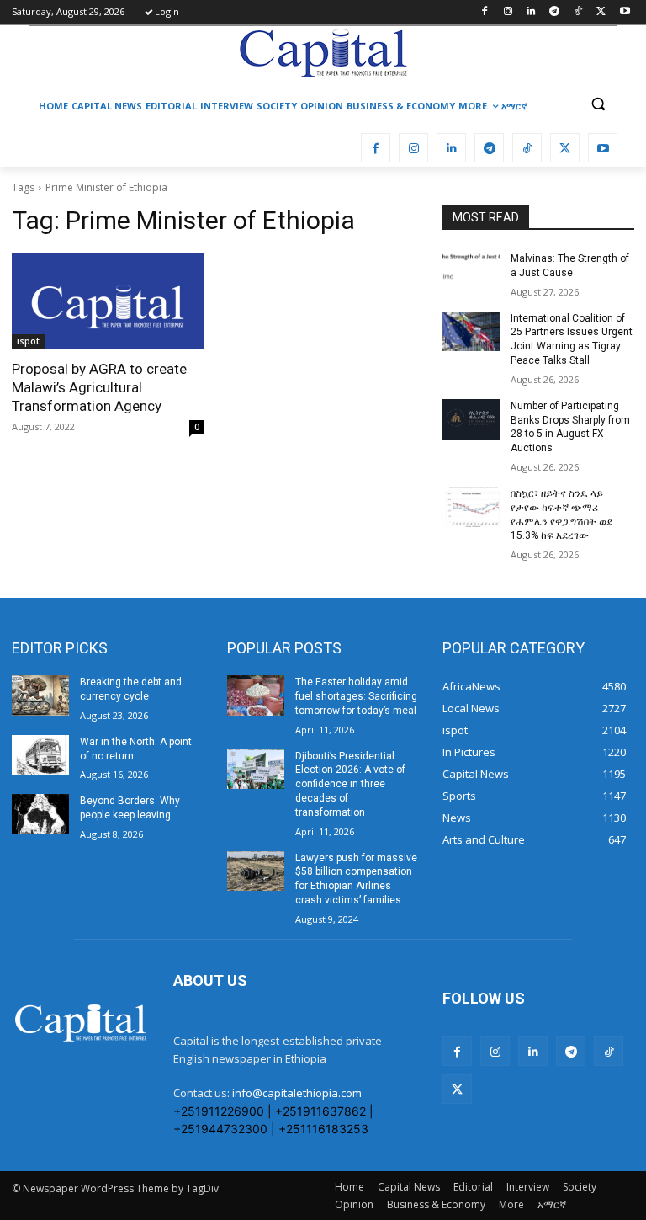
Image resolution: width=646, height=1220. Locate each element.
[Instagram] (507, 12)
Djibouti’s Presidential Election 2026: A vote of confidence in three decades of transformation (350, 784)
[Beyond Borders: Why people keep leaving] (40, 814)
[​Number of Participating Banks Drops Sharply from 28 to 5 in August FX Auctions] (471, 419)
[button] (597, 104)
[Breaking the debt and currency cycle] (40, 695)
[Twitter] (601, 12)
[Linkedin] (531, 12)
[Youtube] (624, 12)
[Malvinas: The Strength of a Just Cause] (471, 272)
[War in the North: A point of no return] (40, 755)
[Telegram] (554, 12)
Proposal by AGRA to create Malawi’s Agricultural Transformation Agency (99, 387)
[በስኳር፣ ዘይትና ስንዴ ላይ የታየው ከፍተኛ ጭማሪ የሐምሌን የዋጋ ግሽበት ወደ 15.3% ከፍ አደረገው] (471, 507)
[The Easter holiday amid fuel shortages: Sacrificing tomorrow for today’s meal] (255, 695)
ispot (28, 341)
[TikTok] (578, 12)
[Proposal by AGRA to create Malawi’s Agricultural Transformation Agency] (108, 301)
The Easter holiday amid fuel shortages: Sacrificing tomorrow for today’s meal (356, 696)
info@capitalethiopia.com (297, 1092)
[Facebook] (484, 12)
